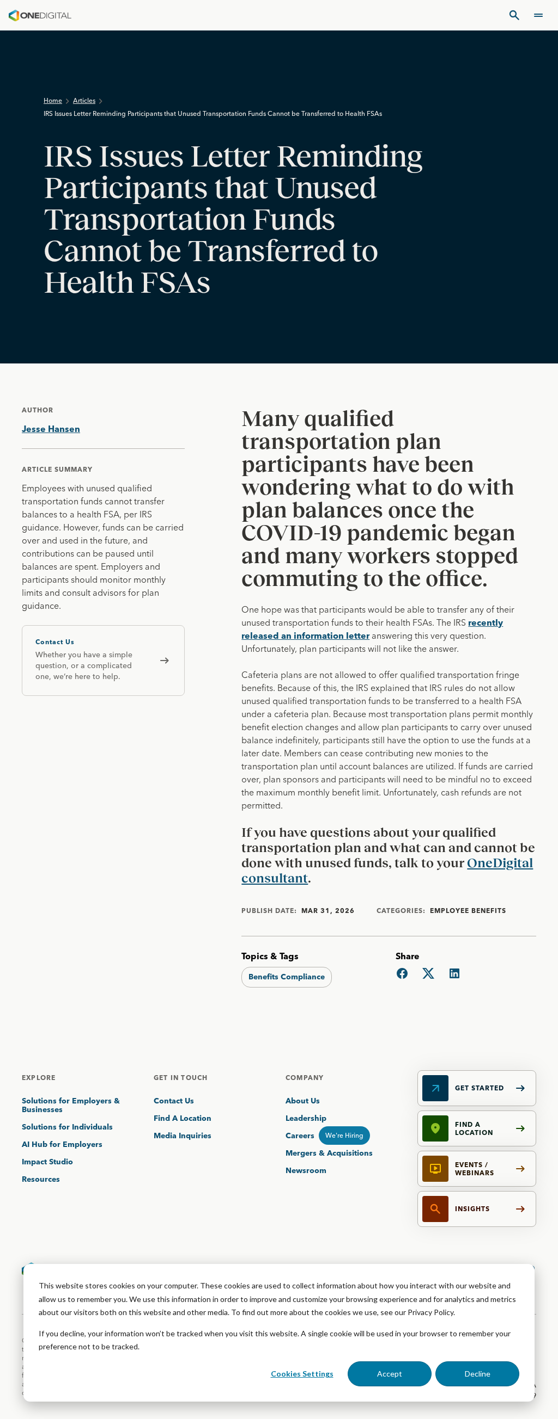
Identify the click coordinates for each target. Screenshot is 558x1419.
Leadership (306, 1118)
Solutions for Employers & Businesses (71, 1105)
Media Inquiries (182, 1135)
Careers (300, 1135)
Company (305, 1077)
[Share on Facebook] (402, 973)
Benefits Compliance (286, 977)
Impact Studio (47, 1162)
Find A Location (182, 1118)
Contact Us (174, 1101)
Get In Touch (181, 1077)
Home (53, 100)
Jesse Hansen (51, 428)
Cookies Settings (302, 1373)
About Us (303, 1101)
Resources (41, 1179)
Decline (477, 1373)
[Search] (514, 15)
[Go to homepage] (40, 15)
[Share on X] (428, 973)
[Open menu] (538, 15)
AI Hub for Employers (63, 1144)
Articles (84, 100)
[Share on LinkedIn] (454, 973)
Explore (39, 1077)
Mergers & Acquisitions (329, 1153)
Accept (389, 1373)
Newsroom (306, 1170)
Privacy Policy (430, 1312)
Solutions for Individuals (67, 1127)
